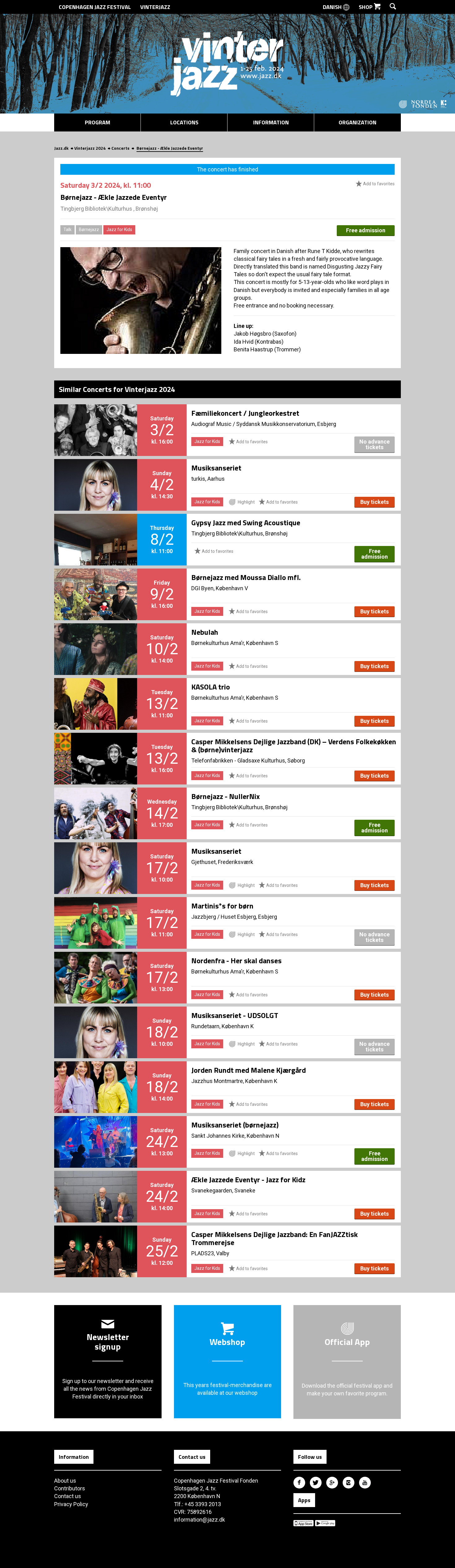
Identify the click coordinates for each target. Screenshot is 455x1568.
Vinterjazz (155, 7)
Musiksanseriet (216, 467)
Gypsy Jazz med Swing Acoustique (245, 522)
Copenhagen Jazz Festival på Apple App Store (303, 1523)
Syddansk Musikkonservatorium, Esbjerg (286, 424)
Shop (366, 7)
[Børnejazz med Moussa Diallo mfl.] (95, 584)
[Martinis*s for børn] (95, 912)
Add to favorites (378, 183)
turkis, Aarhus (208, 478)
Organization (357, 122)
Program (97, 122)
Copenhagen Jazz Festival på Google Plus (332, 1483)
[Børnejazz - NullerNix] (95, 803)
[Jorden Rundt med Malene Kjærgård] (95, 1076)
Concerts (120, 148)
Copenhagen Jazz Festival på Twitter (316, 1483)
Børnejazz (89, 229)
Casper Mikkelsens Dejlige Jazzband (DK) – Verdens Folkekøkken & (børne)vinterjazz (293, 745)
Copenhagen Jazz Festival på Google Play (325, 1523)
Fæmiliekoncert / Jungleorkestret (245, 413)
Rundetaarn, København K (222, 1026)
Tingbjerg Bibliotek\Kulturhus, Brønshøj (239, 533)
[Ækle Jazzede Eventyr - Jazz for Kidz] (95, 1186)
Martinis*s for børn (222, 905)
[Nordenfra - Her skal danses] (95, 967)
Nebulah (204, 632)
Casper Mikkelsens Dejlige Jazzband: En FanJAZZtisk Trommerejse (274, 1238)
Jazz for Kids (119, 229)
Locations (184, 122)
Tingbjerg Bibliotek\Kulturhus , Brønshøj (109, 208)
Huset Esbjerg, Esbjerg (249, 916)
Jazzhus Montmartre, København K (234, 1081)
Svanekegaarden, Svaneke (223, 1190)
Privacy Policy (71, 1504)
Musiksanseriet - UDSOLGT (234, 1015)
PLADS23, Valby (210, 1253)
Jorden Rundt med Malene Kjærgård (248, 1070)
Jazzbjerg (203, 916)
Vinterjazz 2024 (90, 148)
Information (271, 122)
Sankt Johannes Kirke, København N (235, 1135)
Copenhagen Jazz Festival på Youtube (365, 1483)
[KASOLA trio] (95, 693)
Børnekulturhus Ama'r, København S (234, 643)
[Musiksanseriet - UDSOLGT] (95, 1022)
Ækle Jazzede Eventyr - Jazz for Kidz (248, 1179)
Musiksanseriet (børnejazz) (235, 1124)
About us (65, 1480)
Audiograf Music (211, 424)
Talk (67, 229)
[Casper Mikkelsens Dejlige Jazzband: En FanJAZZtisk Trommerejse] (95, 1241)
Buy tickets (374, 502)
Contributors (69, 1488)
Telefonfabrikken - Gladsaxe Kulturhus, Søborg (248, 760)
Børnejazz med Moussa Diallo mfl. (246, 577)
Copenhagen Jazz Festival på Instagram (348, 1483)
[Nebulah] (95, 638)
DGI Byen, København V (219, 588)
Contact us (67, 1496)
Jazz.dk (61, 148)
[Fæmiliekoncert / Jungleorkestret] (95, 419)
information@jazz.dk (199, 1519)
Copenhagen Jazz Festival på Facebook (299, 1483)
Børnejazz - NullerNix (225, 796)
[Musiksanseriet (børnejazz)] (95, 1131)
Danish (333, 7)
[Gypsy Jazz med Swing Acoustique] (95, 529)
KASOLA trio (210, 686)
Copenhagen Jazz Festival (95, 7)
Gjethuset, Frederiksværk (222, 862)
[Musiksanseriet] (95, 474)
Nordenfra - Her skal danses (236, 960)
